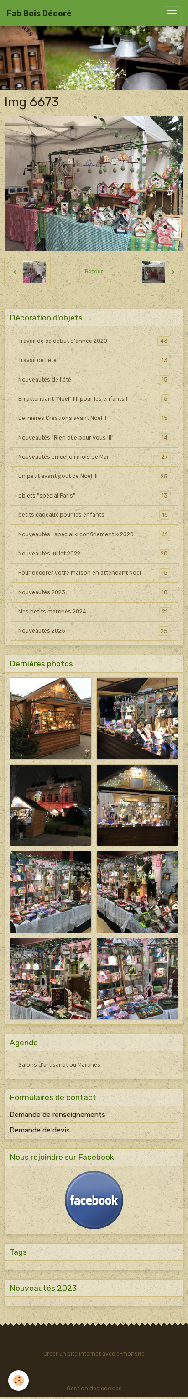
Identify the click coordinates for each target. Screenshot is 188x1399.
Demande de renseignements (57, 1115)
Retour (94, 271)
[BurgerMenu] (172, 13)
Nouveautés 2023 (92, 592)
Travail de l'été (92, 360)
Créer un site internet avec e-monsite (94, 1354)
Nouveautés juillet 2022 (92, 553)
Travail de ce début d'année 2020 (92, 341)
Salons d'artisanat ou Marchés (59, 1065)
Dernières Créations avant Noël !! (92, 418)
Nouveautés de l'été (92, 380)
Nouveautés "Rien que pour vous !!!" (92, 438)
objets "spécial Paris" (92, 496)
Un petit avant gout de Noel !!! (92, 476)
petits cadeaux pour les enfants (92, 515)
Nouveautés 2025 (92, 631)
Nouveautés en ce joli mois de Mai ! (92, 457)
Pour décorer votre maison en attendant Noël (92, 573)
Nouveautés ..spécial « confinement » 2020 (92, 534)
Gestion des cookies (94, 1388)
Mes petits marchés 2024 (92, 611)
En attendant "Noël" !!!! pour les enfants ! (92, 399)
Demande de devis (40, 1130)
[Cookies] (18, 1380)
